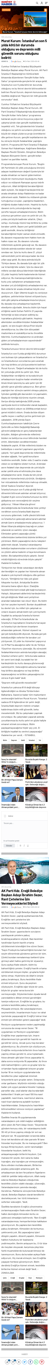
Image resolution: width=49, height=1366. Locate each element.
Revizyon (39, 1278)
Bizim (5, 740)
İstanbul (32, 740)
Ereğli (13, 1278)
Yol (40, 740)
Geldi (23, 740)
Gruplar (21, 1278)
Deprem (14, 740)
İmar (30, 1278)
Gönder (9, 845)
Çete (5, 1278)
